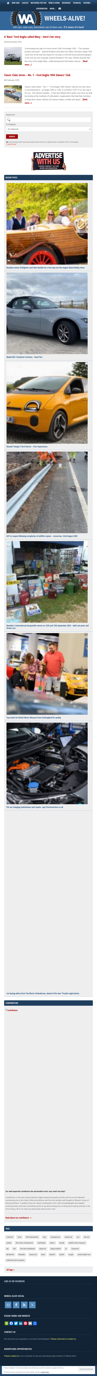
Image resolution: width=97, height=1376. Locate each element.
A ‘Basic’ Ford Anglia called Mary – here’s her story (32, 37)
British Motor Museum (77, 1243)
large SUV (42, 1249)
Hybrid (62, 1254)
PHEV (43, 1254)
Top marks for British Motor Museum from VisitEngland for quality (34, 717)
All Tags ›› (11, 1269)
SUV (78, 1237)
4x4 (14, 1249)
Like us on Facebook (14, 1281)
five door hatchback (27, 1249)
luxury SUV (33, 1254)
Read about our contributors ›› (18, 1217)
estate (8, 1243)
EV (66, 1249)
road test (9, 1237)
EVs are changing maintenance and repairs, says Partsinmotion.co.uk (35, 807)
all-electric (10, 1254)
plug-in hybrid (56, 1249)
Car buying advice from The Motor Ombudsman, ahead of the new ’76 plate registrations (43, 993)
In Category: (11, 124)
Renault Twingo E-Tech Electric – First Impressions (27, 446)
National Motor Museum (15, 1260)
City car (86, 1237)
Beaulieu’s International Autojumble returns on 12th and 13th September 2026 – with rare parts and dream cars (48, 627)
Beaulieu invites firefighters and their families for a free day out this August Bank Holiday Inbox (46, 267)
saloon (52, 1243)
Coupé (71, 1254)
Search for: (10, 115)
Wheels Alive (48, 18)
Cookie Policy (44, 1372)
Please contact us (11, 1356)
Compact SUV (55, 1237)
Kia (7, 1249)
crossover (75, 1249)
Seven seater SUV (84, 1254)
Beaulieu (22, 1254)
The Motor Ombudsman (24, 1243)
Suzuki (61, 1243)
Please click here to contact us (63, 1339)
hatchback (41, 1243)
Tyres (19, 1237)
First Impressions (32, 1237)
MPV (44, 1237)
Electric (52, 1254)
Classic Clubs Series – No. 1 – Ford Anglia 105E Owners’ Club (37, 75)
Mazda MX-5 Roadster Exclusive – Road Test (24, 357)
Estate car (68, 1237)
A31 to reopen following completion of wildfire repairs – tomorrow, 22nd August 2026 (42, 536)
